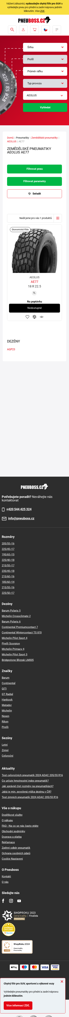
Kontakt (6, 876)
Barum (5, 677)
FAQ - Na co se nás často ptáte (20, 825)
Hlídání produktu (41, 317)
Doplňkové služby (12, 814)
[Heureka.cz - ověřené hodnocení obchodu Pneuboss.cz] (10, 929)
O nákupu (7, 820)
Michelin (7, 710)
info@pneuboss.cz (21, 518)
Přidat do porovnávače (34, 317)
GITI (4, 688)
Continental (8, 683)
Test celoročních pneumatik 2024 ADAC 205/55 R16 (32, 775)
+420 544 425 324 (18, 509)
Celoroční (7, 755)
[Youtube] (19, 901)
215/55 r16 (8, 587)
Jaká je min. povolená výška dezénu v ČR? (26, 791)
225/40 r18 (8, 560)
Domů (10, 137)
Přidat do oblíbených (27, 317)
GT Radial (7, 694)
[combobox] (45, 47)
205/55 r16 (8, 543)
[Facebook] (3, 901)
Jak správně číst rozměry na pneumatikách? (27, 786)
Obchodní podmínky (13, 831)
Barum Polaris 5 (11, 610)
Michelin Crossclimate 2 (16, 616)
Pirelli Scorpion (11, 643)
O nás (5, 882)
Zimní (5, 750)
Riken (5, 721)
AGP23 (11, 349)
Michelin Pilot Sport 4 (14, 638)
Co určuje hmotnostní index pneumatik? (25, 780)
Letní (5, 744)
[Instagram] (11, 901)
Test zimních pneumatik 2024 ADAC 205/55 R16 (30, 797)
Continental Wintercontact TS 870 (22, 632)
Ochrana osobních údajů (16, 853)
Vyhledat (45, 107)
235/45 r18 (8, 571)
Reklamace (8, 842)
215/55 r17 (8, 565)
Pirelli (5, 727)
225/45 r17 (8, 549)
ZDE (42, 11)
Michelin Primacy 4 (13, 649)
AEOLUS (11, 141)
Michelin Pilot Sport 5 (14, 654)
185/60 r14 (8, 582)
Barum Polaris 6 (11, 621)
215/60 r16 (8, 576)
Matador (7, 705)
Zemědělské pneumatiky (44, 137)
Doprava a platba (12, 836)
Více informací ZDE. (18, 1005)
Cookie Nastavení (12, 858)
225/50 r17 (8, 593)
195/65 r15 (8, 554)
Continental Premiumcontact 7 (20, 627)
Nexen (5, 716)
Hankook (7, 699)
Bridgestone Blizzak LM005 (18, 660)
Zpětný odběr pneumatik (16, 847)
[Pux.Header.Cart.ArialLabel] (34, 29)
